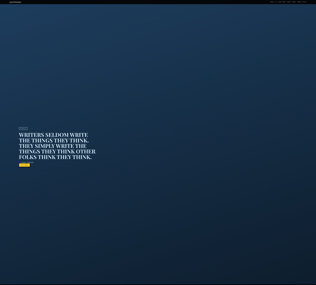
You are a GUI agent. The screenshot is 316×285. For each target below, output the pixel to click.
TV (276, 1)
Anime (299, 1)
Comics (294, 1)
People (304, 1)
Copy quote (24, 165)
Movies (272, 1)
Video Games (282, 1)
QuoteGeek (15, 2)
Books (289, 1)
